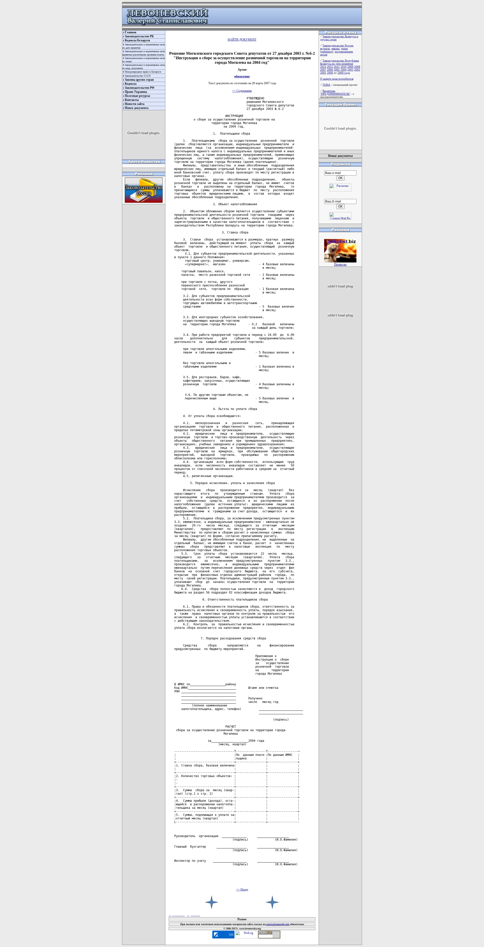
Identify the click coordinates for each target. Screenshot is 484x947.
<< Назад (242, 889)
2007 (323, 69)
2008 (357, 66)
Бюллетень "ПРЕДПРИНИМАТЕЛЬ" (335, 92)
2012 (330, 66)
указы (344, 48)
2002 (357, 69)
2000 (330, 72)
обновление (242, 76)
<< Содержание (242, 91)
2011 (337, 66)
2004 (344, 69)
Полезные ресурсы (137, 96)
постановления (344, 51)
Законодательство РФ (139, 88)
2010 (344, 66)
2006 (330, 69)
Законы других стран (139, 79)
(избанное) (326, 51)
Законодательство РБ (139, 36)
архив (323, 54)
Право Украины (136, 92)
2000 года (344, 72)
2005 (337, 69)
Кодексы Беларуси (137, 40)
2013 (323, 66)
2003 (350, 69)
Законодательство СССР (138, 75)
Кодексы (130, 83)
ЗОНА (326, 84)
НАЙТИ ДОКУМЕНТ (242, 39)
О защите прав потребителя (336, 78)
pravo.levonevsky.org (277, 924)
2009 (350, 66)
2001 (323, 72)
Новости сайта (134, 104)
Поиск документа (136, 108)
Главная (130, 32)
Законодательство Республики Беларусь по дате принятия (339, 62)
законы (335, 48)
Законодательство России (338, 45)
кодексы (325, 48)
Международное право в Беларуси (143, 71)
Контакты (132, 100)
